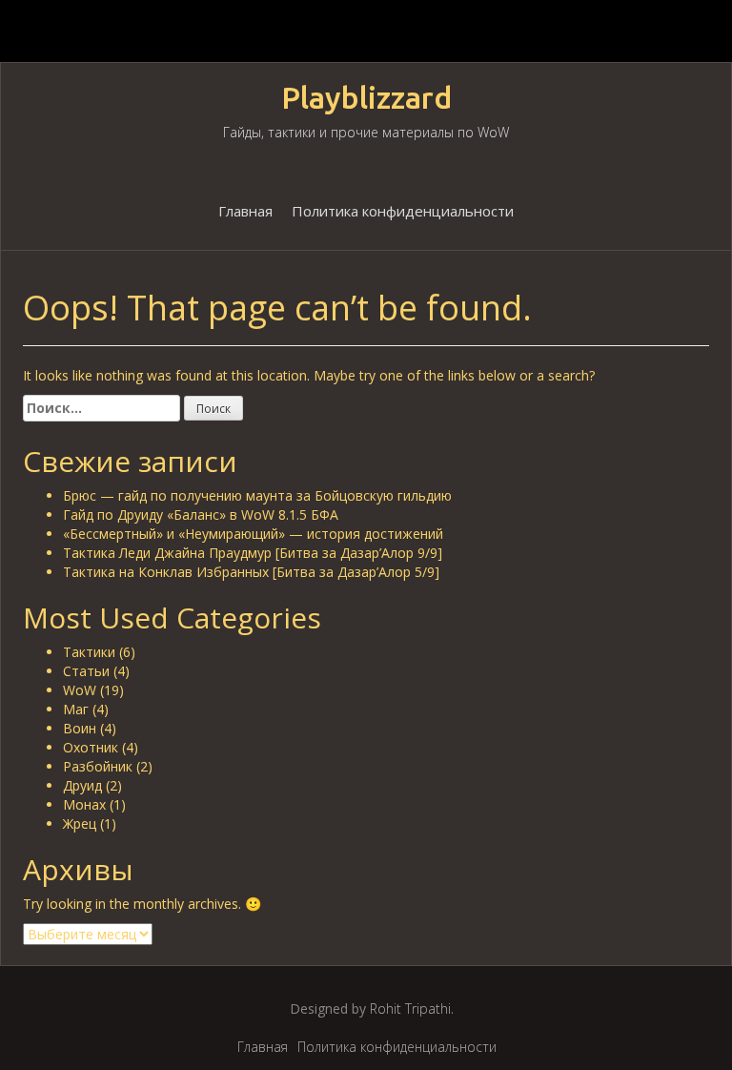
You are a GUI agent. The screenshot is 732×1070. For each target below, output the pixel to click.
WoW (79, 690)
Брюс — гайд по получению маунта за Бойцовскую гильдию (257, 495)
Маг (76, 709)
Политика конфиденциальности (403, 210)
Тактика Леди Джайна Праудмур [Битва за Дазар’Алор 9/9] (252, 553)
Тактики (89, 652)
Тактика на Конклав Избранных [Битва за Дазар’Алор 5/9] (251, 572)
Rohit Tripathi (410, 1008)
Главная (245, 210)
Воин (79, 728)
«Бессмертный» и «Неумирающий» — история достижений (253, 534)
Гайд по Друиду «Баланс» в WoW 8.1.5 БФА (200, 514)
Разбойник (97, 766)
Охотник (90, 747)
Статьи (86, 671)
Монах (84, 804)
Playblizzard (366, 97)
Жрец (79, 823)
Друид (82, 785)
